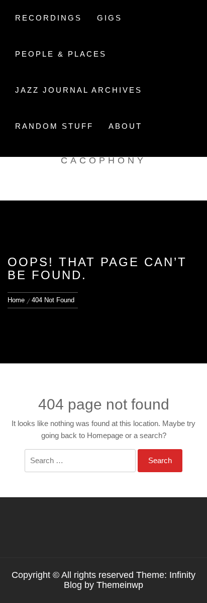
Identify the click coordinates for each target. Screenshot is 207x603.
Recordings (48, 18)
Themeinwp (119, 585)
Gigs (109, 18)
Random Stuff (54, 126)
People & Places (61, 54)
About (125, 126)
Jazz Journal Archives (78, 90)
